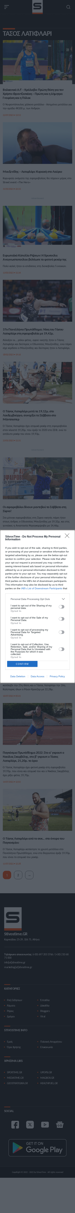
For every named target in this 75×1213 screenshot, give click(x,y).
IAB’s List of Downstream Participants (41, 588)
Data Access (37, 676)
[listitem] (37, 599)
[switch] (61, 607)
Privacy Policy (57, 676)
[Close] (68, 536)
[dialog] (37, 606)
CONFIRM (22, 664)
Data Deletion (17, 676)
